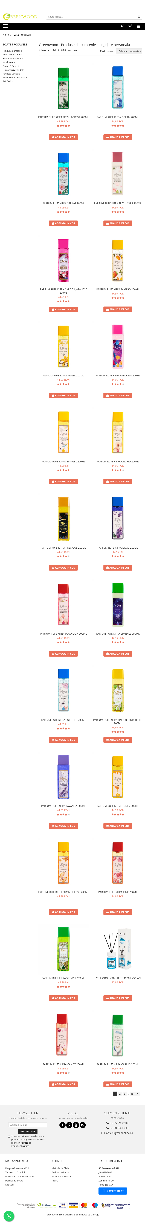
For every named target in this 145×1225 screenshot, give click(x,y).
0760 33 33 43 (119, 1128)
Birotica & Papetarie (13, 58)
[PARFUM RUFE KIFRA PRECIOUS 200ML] (63, 518)
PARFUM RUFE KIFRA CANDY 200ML (63, 1064)
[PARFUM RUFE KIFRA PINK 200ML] (117, 863)
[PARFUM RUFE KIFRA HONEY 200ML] (117, 777)
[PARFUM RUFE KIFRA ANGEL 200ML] (63, 346)
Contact (9, 1184)
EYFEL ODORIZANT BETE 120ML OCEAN (118, 978)
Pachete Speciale (11, 73)
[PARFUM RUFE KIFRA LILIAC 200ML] (117, 518)
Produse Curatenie (12, 50)
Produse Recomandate (15, 77)
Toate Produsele (21, 34)
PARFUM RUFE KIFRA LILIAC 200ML (118, 547)
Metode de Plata (60, 1168)
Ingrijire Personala (12, 54)
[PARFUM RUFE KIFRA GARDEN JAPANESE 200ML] (63, 260)
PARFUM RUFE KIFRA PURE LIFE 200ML (63, 720)
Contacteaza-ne (115, 1190)
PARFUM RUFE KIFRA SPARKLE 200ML (118, 633)
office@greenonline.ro (119, 1133)
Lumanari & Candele (13, 69)
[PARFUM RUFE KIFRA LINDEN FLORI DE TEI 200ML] (117, 690)
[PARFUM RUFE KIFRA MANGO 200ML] (117, 260)
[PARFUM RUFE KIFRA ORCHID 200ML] (117, 432)
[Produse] (6, 27)
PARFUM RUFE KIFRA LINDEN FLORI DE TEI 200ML (118, 721)
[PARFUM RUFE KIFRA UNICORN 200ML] (117, 346)
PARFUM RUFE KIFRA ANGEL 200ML (63, 375)
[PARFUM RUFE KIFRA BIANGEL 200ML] (63, 432)
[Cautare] (139, 17)
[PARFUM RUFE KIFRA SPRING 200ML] (63, 174)
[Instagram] (83, 1125)
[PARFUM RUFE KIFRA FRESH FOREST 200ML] (63, 88)
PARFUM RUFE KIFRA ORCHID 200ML (118, 461)
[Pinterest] (69, 1125)
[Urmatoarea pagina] (137, 1094)
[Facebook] (62, 1125)
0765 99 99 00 (119, 1123)
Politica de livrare (14, 1180)
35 (132, 1093)
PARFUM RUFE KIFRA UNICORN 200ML (117, 375)
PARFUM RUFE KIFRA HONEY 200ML (118, 806)
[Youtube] (76, 1125)
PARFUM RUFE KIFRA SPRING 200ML (63, 203)
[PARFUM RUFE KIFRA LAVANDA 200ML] (63, 777)
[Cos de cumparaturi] (138, 26)
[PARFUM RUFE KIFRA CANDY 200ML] (63, 1035)
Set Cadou (8, 81)
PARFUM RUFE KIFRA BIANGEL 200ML (63, 461)
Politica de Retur (60, 1172)
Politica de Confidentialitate (21, 1144)
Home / (7, 34)
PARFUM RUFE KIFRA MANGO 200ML (117, 289)
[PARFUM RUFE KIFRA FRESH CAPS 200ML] (117, 174)
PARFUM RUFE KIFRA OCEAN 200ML (118, 117)
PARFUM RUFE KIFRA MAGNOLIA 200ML (63, 633)
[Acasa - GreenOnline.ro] (20, 16)
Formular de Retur (61, 1176)
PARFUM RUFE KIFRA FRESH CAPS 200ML (117, 203)
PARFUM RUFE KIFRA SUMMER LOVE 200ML (63, 892)
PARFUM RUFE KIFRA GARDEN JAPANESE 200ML (63, 291)
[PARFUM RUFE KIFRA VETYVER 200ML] (63, 949)
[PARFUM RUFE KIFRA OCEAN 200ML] (117, 88)
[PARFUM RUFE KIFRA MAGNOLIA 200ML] (63, 604)
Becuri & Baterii (11, 66)
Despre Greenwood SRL (17, 1168)
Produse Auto (10, 62)
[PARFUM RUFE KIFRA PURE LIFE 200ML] (63, 690)
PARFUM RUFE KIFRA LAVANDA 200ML (63, 806)
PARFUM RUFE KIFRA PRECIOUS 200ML (63, 547)
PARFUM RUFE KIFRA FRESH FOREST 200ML (63, 117)
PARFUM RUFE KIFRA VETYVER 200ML (63, 978)
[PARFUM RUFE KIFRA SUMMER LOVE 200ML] (63, 863)
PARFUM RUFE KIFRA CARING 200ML (118, 1064)
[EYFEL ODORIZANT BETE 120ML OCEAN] (117, 949)
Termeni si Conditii (15, 1172)
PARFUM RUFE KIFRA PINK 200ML (117, 892)
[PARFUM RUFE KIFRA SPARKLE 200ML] (117, 604)
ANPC (55, 1180)
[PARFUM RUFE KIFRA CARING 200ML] (117, 1035)
